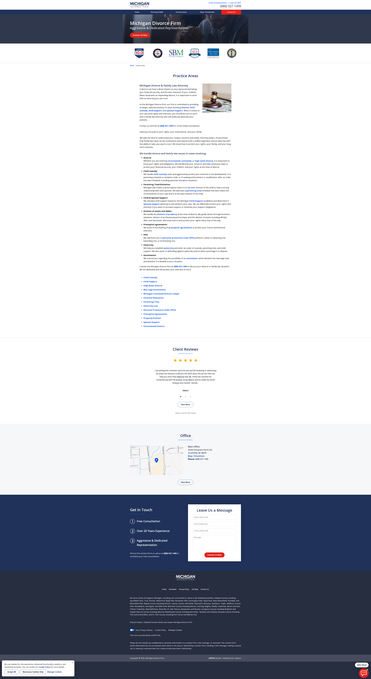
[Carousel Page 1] (180, 396)
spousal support (175, 110)
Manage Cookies (175, 630)
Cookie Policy (160, 630)
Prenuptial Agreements (155, 314)
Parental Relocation (153, 297)
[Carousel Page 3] (190, 396)
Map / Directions (196, 456)
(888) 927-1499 (230, 6)
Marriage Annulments (154, 289)
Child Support (196, 201)
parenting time (194, 190)
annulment (192, 258)
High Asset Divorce (152, 285)
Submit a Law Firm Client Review (185, 413)
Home (137, 12)
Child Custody (150, 277)
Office (185, 435)
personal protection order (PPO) (179, 238)
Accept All (11, 672)
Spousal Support (151, 322)
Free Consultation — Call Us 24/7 (225, 2)
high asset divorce (204, 161)
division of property (167, 214)
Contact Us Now (140, 35)
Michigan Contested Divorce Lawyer (161, 293)
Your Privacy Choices (144, 630)
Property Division (152, 318)
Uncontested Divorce (153, 326)
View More (185, 404)
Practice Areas (181, 12)
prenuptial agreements (180, 227)
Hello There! (362, 665)
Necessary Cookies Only (33, 672)
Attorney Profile (157, 12)
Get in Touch (141, 509)
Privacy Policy (184, 589)
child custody (160, 174)
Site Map (195, 589)
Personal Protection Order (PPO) (159, 310)
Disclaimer (173, 589)
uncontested (174, 161)
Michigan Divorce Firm (155, 658)
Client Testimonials (207, 12)
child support (155, 110)
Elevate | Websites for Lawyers (224, 658)
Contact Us (231, 12)
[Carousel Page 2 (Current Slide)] (185, 396)
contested (186, 161)
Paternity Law (150, 306)
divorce (185, 107)
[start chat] (364, 673)
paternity (169, 248)
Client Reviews (185, 349)
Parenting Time (151, 302)
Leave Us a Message (214, 510)
